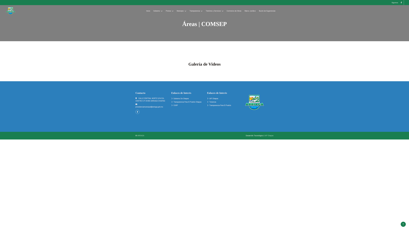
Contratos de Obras (234, 11)
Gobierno (156, 11)
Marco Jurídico (250, 11)
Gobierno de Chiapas (181, 99)
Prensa (168, 11)
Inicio (148, 11)
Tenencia (212, 102)
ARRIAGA (140, 136)
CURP (176, 105)
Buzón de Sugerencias (267, 11)
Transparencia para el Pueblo (220, 105)
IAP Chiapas (213, 99)
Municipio (180, 11)
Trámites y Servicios (213, 11)
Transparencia (194, 11)
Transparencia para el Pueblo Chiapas (188, 102)
